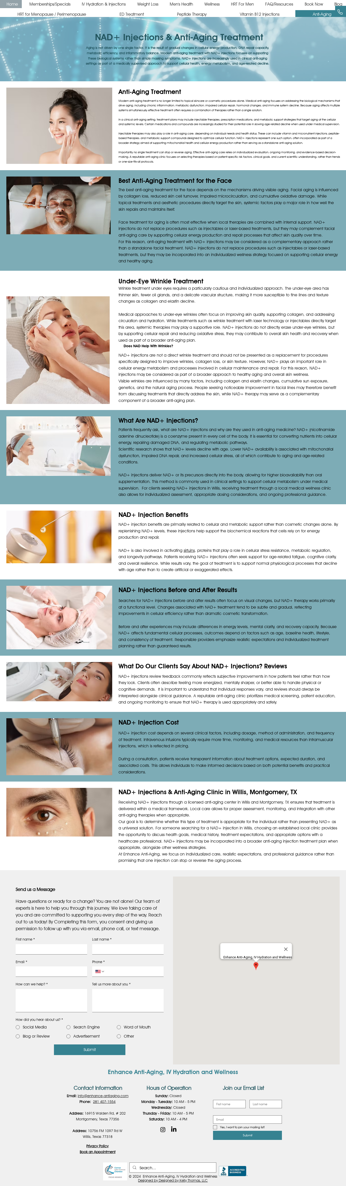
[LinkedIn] (173, 1129)
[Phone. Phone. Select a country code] (100, 971)
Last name (102, 939)
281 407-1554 (104, 1101)
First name (25, 939)
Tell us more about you (111, 984)
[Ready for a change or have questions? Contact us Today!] (340, 12)
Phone (98, 962)
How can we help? (32, 984)
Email (21, 962)
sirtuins (189, 550)
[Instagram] (163, 1129)
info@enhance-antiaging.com (103, 1096)
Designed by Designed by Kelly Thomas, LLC (173, 1180)
